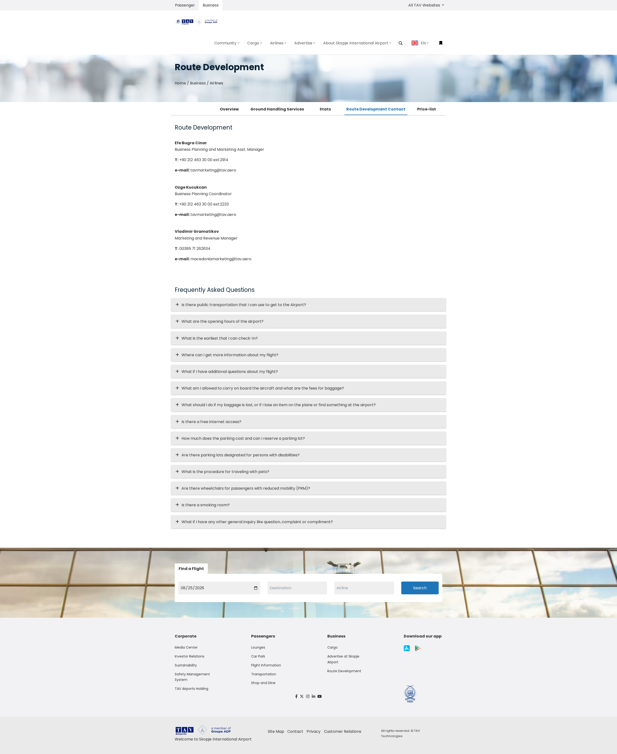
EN (423, 43)
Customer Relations (342, 731)
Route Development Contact (375, 109)
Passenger (185, 5)
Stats (325, 109)
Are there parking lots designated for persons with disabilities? (240, 455)
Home (180, 83)
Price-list (426, 109)
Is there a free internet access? (211, 422)
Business (211, 5)
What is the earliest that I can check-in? (219, 338)
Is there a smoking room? (205, 505)
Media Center (186, 647)
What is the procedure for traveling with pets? (225, 471)
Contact (295, 731)
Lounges (258, 647)
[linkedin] (313, 696)
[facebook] (296, 696)
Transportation (263, 674)
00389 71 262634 (194, 248)
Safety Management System (192, 677)
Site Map (276, 731)
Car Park (258, 656)
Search (420, 588)
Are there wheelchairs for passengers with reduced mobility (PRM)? (247, 488)
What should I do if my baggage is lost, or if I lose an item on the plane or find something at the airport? (278, 405)
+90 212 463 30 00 (195, 160)
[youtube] (319, 696)
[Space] (198, 20)
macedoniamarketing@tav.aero (220, 259)
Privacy (314, 731)
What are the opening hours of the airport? (222, 321)
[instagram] (308, 696)
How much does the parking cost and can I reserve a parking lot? (243, 438)
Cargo (332, 647)
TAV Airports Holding (191, 688)
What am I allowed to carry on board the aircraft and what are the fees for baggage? (262, 388)
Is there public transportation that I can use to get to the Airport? (243, 305)
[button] (400, 43)
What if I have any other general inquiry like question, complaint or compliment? (257, 522)
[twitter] (302, 696)
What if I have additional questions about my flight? (229, 371)
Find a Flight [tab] (191, 568)
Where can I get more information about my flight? (229, 355)
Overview (229, 109)
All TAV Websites (424, 5)
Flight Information (266, 665)
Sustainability (186, 665)
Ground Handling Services (277, 109)
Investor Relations (189, 656)
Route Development (344, 671)
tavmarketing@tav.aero (213, 170)
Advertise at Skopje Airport (343, 659)
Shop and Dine (263, 682)
